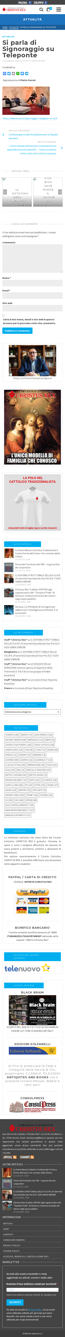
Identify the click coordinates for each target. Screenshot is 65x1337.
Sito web (7, 303)
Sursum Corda (14, 795)
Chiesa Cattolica (44, 745)
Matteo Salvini (38, 775)
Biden (50, 739)
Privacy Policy (11, 1245)
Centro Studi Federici (18, 745)
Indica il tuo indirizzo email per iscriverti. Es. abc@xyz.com (31, 1295)
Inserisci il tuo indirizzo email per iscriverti (31, 1284)
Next (60, 192)
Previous (5, 192)
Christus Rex (13, 750)
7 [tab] (42, 205)
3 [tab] (26, 205)
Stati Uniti (39, 790)
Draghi (52, 750)
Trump (32, 795)
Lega (9, 770)
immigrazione (36, 765)
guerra (26, 760)
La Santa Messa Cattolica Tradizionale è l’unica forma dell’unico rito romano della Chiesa (37, 553)
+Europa (11, 734)
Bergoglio (35, 739)
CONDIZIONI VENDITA (14, 1240)
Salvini (10, 790)
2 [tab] (23, 205)
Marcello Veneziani (38, 770)
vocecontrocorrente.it (19, 805)
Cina (29, 750)
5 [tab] (34, 205)
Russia (52, 785)
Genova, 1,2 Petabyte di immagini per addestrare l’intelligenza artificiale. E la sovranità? (36, 610)
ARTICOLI (8, 1223)
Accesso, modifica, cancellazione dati (26, 1256)
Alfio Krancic (43, 734)
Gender (24, 755)
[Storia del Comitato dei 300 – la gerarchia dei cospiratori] (9, 567)
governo (11, 760)
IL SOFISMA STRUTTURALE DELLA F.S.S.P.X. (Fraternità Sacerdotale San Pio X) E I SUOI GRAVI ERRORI (38, 578)
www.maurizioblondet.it (19, 810)
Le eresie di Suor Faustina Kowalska (34, 688)
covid (40, 750)
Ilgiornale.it (43, 760)
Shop (6, 1229)
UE (8, 800)
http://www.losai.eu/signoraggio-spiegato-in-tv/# (30, 118)
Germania (39, 755)
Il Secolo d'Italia (15, 765)
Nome (6, 277)
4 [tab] (30, 205)
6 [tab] (38, 205)
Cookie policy (11, 1251)
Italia (52, 765)
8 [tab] (45, 205)
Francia (10, 755)
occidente (49, 780)
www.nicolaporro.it (17, 815)
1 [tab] (19, 205)
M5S (20, 770)
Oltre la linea (13, 785)
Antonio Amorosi (15, 739)
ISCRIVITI (15, 1302)
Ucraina (46, 795)
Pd (28, 785)
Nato (34, 780)
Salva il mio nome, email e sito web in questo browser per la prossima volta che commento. (29, 321)
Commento (8, 242)
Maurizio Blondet (16, 780)
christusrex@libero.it (36, 1137)
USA (19, 800)
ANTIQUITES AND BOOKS (28, 1077)
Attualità (8, 36)
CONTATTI (8, 1234)
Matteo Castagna (16, 775)
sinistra (24, 790)
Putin (40, 785)
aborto (26, 734)
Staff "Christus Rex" (34, 61)
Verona (31, 800)
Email (6, 290)
